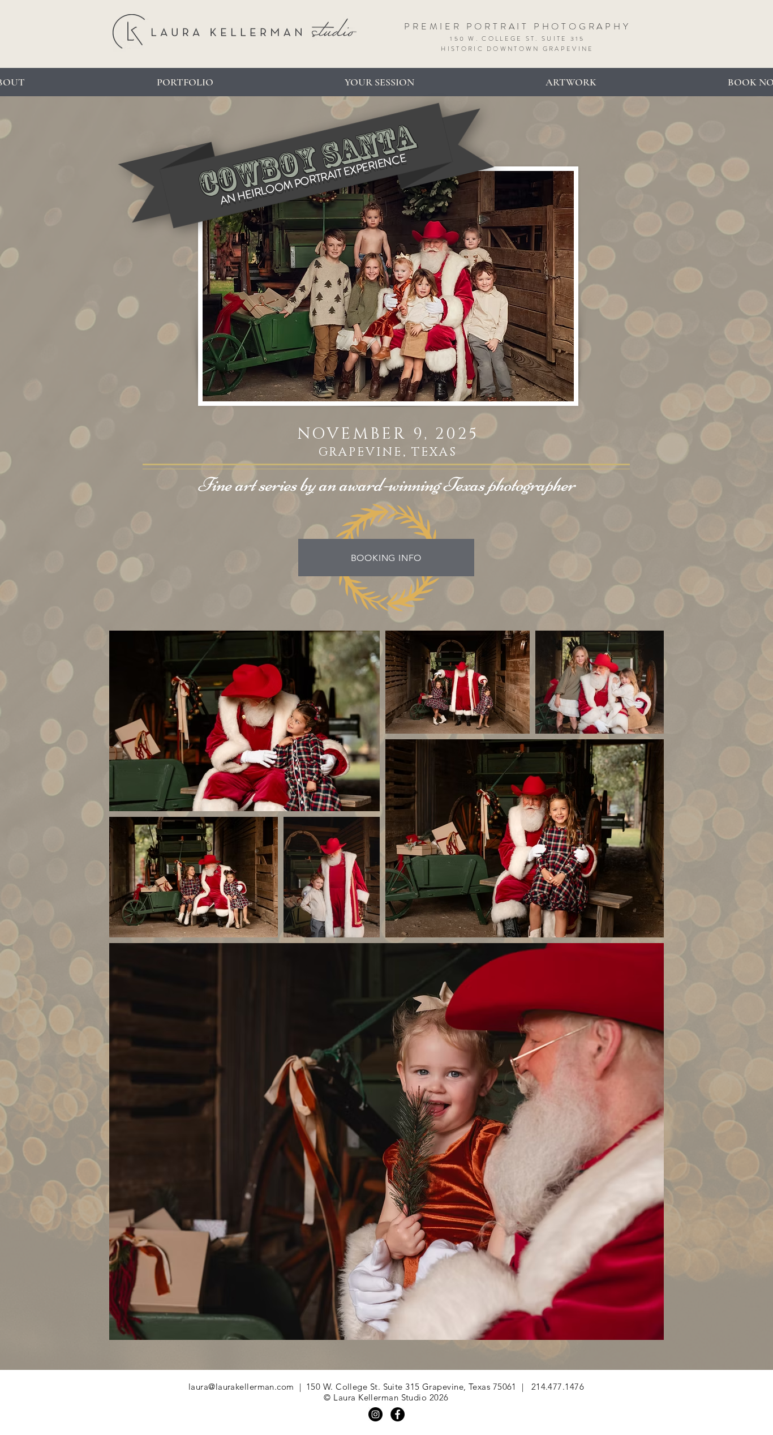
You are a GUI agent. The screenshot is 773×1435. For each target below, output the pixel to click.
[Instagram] (375, 1414)
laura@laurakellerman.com (241, 1386)
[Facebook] (397, 1414)
